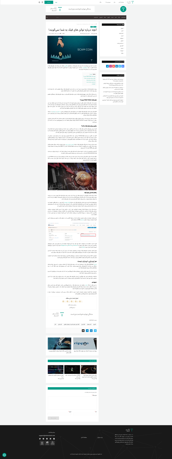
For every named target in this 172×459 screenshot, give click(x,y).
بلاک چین (83, 324)
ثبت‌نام (48, 2)
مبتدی (122, 48)
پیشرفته (121, 38)
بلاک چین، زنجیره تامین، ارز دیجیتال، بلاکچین (71, 324)
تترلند (86, 285)
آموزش (108, 17)
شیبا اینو (82, 220)
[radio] (80, 301)
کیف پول (101, 17)
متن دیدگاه (94, 395)
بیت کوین (59, 111)
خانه (95, 24)
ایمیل (70, 411)
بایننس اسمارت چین (70, 144)
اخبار (116, 17)
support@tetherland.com (47, 436)
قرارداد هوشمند (67, 202)
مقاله (105, 17)
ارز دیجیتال (89, 324)
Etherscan (75, 245)
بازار (114, 2)
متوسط (122, 51)
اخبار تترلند (96, 17)
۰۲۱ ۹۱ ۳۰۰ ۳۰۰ (52, 433)
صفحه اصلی (123, 17)
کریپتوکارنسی (85, 67)
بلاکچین (66, 66)
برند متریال (100, 437)
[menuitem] (123, 17)
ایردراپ (95, 264)
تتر (51, 111)
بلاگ (100, 2)
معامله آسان (121, 2)
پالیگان (83, 247)
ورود (56, 2)
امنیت (112, 17)
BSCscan (70, 245)
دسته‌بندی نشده (120, 43)
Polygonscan (64, 245)
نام (96, 411)
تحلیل (122, 41)
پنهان (91, 74)
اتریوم (54, 111)
